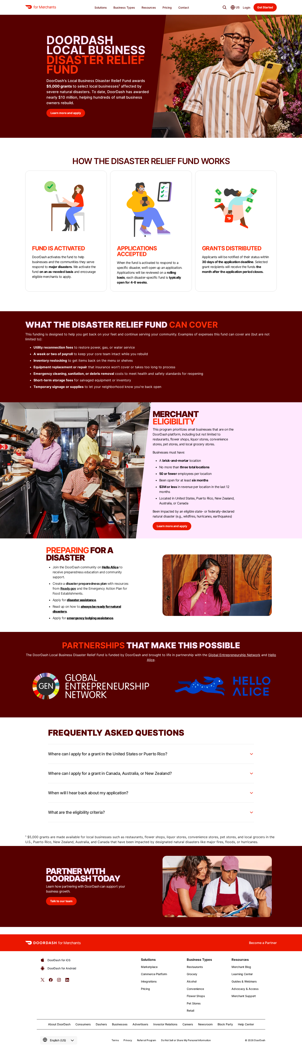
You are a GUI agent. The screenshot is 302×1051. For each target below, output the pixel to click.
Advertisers (140, 1024)
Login (246, 7)
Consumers (83, 1024)
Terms (115, 1040)
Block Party (225, 1024)
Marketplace (149, 967)
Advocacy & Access (245, 989)
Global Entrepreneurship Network (234, 655)
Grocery (192, 974)
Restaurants (195, 967)
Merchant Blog (241, 967)
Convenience (195, 989)
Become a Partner (263, 943)
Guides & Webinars (244, 981)
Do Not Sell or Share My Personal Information (186, 1040)
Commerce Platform (154, 974)
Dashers (101, 1024)
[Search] (224, 7)
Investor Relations (165, 1024)
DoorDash (259, 1040)
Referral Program (146, 1040)
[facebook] (50, 981)
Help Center (246, 1024)
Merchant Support (244, 996)
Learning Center (242, 974)
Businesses (120, 1024)
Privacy (127, 1040)
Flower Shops (196, 996)
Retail (190, 1010)
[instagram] (58, 981)
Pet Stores (194, 1003)
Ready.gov (68, 588)
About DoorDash (59, 1024)
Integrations (149, 981)
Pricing (145, 989)
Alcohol (191, 981)
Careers (187, 1024)
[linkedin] (67, 981)
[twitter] (42, 981)
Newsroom (205, 1024)
